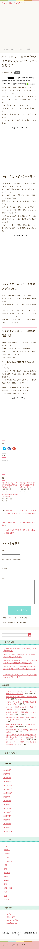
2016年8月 (7, 770)
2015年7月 (7, 804)
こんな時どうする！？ (13, 3)
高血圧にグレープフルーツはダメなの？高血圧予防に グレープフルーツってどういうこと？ (20, 669)
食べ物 (6, 899)
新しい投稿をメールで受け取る (15, 622)
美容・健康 (8, 888)
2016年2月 (7, 778)
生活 (17, 72)
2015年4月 (7, 816)
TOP (12, 49)
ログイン (9, 914)
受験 (5, 869)
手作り (6, 876)
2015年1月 (7, 827)
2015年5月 (7, 812)
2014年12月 (7, 831)
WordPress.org (11, 923)
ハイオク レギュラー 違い (17, 510)
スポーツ (7, 854)
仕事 (5, 865)
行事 (5, 896)
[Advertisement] (19, 27)
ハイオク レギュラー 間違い (25, 513)
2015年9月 (7, 797)
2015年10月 (7, 793)
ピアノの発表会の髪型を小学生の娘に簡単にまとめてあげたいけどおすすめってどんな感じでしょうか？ (21, 737)
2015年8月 (7, 801)
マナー (6, 857)
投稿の (10, 917)
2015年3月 (7, 820)
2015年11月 (7, 789)
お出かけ (7, 850)
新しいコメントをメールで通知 (15, 618)
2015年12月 (7, 785)
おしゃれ (7, 846)
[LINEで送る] (30, 84)
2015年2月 (7, 824)
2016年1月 (7, 782)
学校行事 (7, 873)
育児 (5, 892)
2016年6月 (7, 774)
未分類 (6, 880)
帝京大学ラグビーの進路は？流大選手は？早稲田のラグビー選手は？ (28, 485)
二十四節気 (8, 861)
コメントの (12, 920)
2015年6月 (7, 808)
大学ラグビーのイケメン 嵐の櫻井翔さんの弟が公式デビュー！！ (10, 485)
